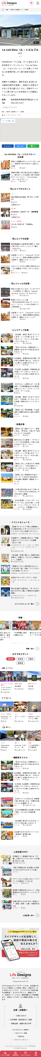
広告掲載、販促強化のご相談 (21, 1020)
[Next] (37, 30)
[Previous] (3, 30)
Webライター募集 (21, 1033)
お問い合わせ (21, 1016)
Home (3, 9)
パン (19, 115)
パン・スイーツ (12, 115)
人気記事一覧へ (28, 915)
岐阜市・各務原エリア (17, 9)
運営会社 (21, 1036)
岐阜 (7, 9)
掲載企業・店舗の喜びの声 (21, 1023)
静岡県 (20, 663)
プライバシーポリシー (21, 1040)
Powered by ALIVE (19, 981)
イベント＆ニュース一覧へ (24, 604)
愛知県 (10, 659)
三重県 (30, 659)
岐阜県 (20, 659)
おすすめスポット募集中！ (21, 1030)
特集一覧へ (30, 648)
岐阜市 (26, 9)
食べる (3, 115)
